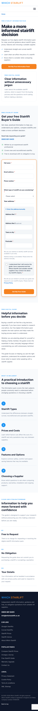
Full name (8, 163)
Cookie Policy (6, 679)
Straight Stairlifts (7, 626)
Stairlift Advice (6, 637)
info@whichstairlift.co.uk (10, 616)
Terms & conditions (8, 683)
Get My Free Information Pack (19, 66)
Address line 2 (13, 223)
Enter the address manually (16, 209)
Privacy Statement (7, 676)
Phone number (9, 181)
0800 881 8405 (7, 139)
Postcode (9, 241)
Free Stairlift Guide (8, 658)
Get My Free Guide (19, 292)
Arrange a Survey (7, 655)
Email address (9, 172)
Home (3, 14)
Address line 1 (11, 214)
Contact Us (5, 665)
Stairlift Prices (6, 633)
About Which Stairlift (8, 640)
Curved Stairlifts (7, 630)
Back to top (4, 704)
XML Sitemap (6, 686)
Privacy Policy (8, 283)
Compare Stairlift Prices (9, 651)
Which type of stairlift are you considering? (19, 191)
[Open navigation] (34, 9)
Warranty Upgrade (7, 662)
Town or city (10, 232)
